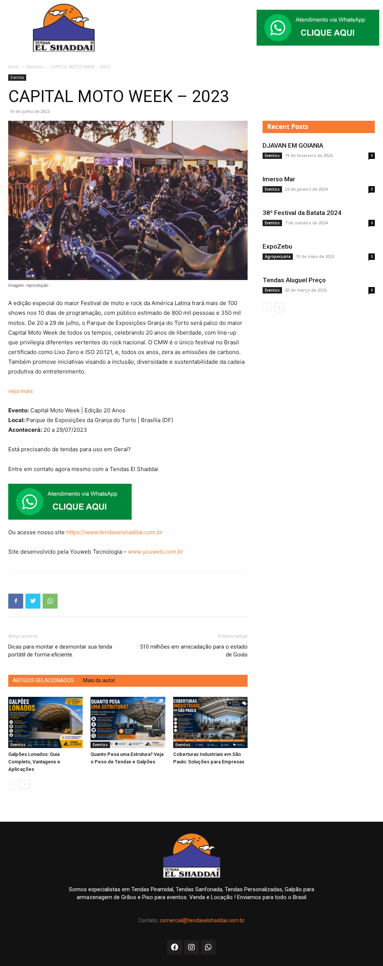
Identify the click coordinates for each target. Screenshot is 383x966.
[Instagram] (191, 947)
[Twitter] (32, 601)
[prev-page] (13, 784)
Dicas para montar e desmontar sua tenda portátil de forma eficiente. (60, 650)
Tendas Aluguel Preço (294, 280)
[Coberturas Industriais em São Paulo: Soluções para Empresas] (210, 722)
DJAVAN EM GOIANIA (293, 145)
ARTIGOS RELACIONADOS (43, 680)
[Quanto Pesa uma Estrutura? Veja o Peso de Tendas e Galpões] (128, 722)
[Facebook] (15, 601)
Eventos (35, 67)
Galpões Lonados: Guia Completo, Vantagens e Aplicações (34, 761)
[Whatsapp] (208, 947)
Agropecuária (278, 256)
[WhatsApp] (50, 601)
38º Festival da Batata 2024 (302, 212)
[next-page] (25, 784)
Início (13, 67)
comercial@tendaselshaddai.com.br (202, 920)
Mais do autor (99, 680)
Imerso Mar (279, 179)
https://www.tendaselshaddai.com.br (114, 532)
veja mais (20, 390)
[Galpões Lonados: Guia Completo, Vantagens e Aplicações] (45, 722)
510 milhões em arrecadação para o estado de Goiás (194, 650)
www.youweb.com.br (155, 551)
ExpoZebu (277, 246)
